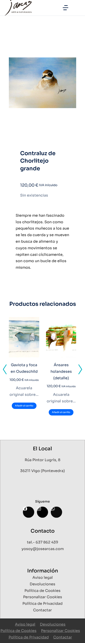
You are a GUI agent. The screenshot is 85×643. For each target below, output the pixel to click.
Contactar (62, 637)
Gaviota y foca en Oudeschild (24, 368)
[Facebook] (28, 512)
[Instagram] (42, 512)
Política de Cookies (18, 630)
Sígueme (42, 501)
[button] (65, 7)
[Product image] (24, 337)
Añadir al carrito (24, 405)
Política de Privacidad (29, 637)
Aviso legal (25, 624)
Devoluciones (53, 624)
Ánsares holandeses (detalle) (61, 371)
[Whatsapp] (56, 512)
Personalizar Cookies (60, 630)
